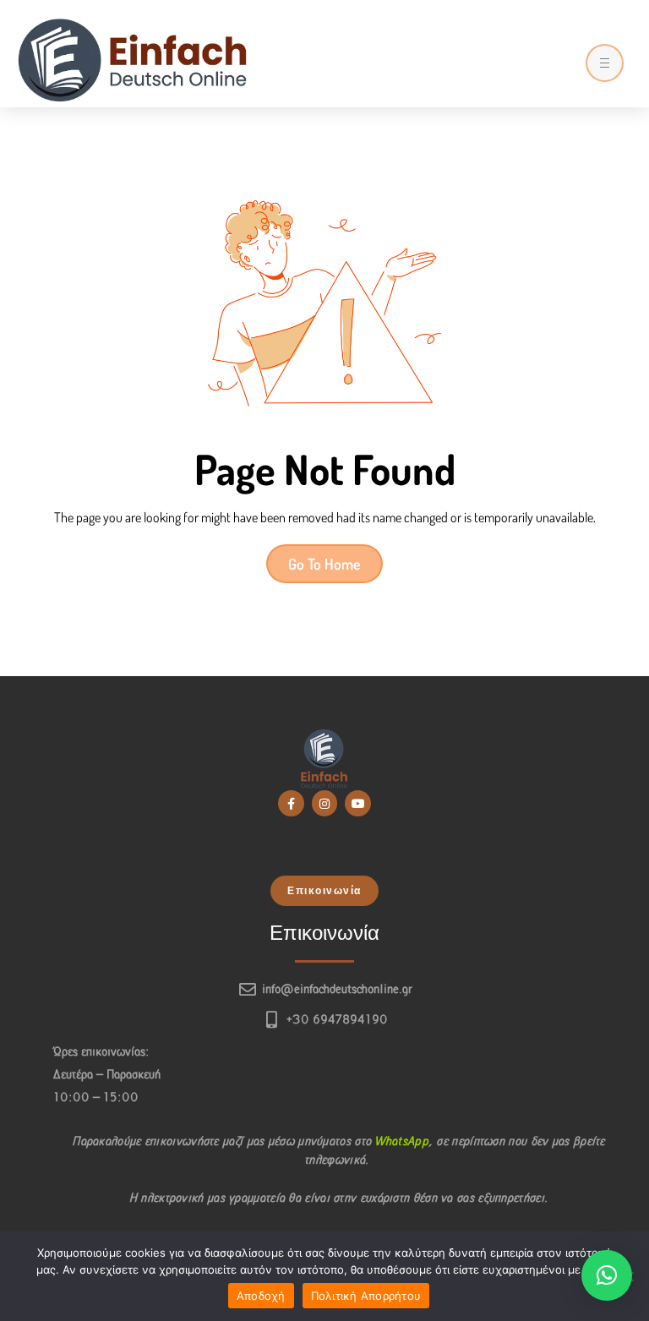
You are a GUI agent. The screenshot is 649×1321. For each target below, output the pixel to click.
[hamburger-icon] (605, 63)
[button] (324, 891)
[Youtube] (358, 803)
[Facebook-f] (291, 803)
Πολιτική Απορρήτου (366, 1295)
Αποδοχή (261, 1295)
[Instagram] (325, 803)
